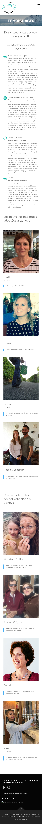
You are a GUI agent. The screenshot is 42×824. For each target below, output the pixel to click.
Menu (38, 4)
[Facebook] (4, 787)
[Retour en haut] (21, 809)
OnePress (20, 817)
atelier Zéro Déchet (27, 184)
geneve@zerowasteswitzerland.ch (14, 793)
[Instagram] (8, 787)
